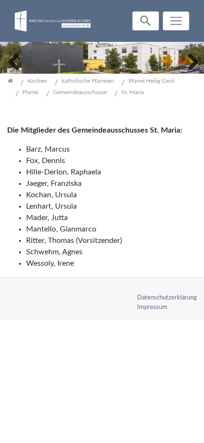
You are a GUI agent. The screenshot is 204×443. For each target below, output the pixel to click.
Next (189, 60)
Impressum (152, 307)
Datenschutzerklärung (167, 297)
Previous (14, 60)
